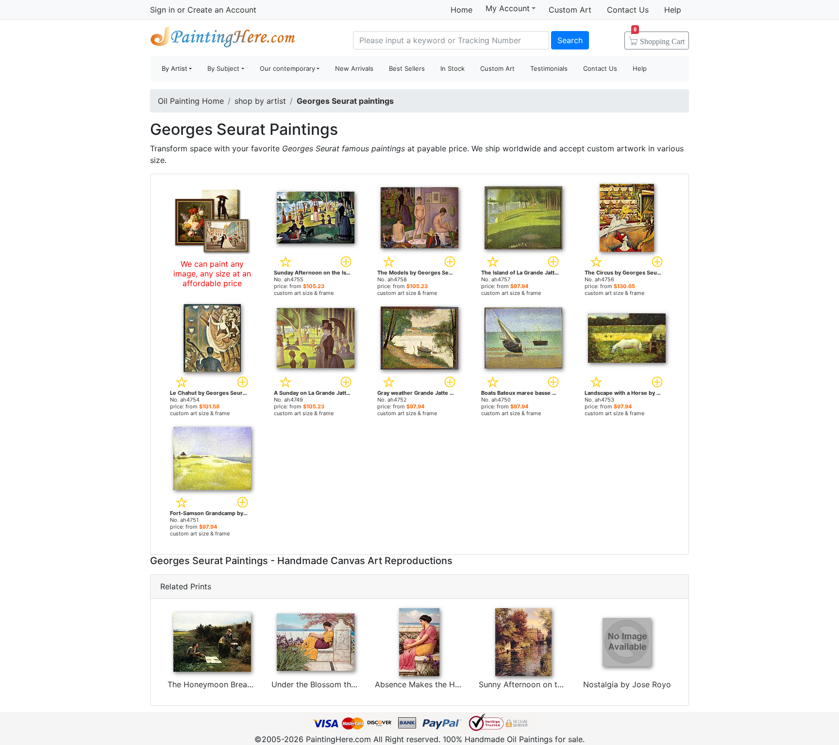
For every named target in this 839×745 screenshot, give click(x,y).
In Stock (452, 68)
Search (570, 40)
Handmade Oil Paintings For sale (223, 39)
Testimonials (549, 68)
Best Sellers (407, 68)
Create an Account (221, 10)
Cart (659, 38)
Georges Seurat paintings (345, 101)
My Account (508, 8)
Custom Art (570, 10)
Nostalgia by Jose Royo (627, 684)
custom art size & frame (304, 293)
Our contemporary (287, 68)
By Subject (223, 68)
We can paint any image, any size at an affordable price (212, 273)
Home (461, 10)
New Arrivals (354, 68)
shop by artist (260, 101)
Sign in (162, 10)
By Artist (174, 68)
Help (672, 10)
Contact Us (628, 10)
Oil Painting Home (191, 101)
